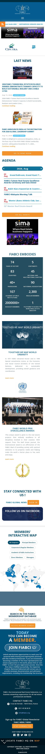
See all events (22, 215)
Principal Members (29, 542)
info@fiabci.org (24, 713)
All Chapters (13, 542)
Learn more (9, 378)
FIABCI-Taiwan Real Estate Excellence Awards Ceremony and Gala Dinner (21, 181)
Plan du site (22, 752)
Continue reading (8, 106)
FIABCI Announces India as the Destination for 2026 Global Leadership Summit (22, 130)
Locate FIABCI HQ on (23, 741)
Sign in (33, 502)
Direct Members (17, 557)
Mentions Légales (22, 749)
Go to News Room (22, 153)
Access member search (22, 625)
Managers (30, 557)
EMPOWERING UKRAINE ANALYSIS (25, 24)
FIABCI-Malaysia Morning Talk (18, 194)
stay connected (22, 726)
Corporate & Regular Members (22, 547)
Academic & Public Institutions (22, 552)
